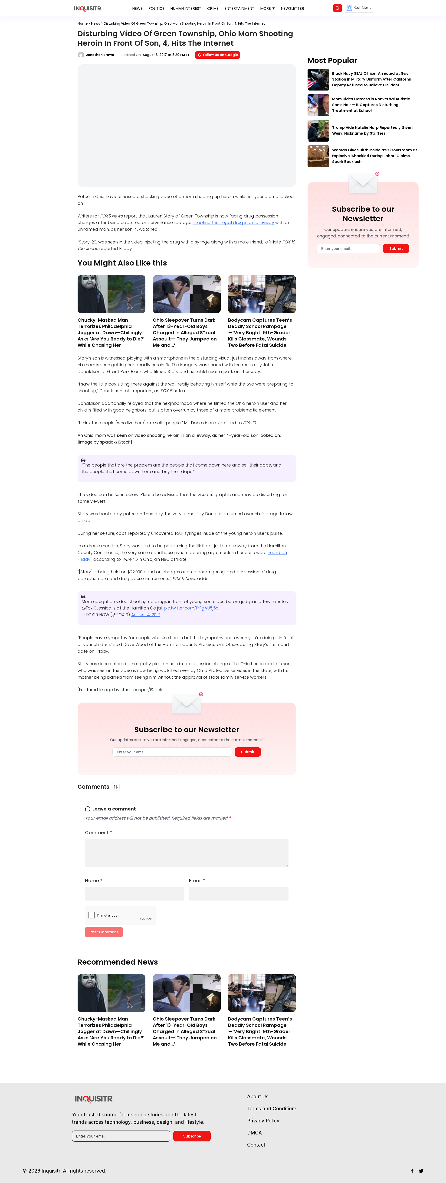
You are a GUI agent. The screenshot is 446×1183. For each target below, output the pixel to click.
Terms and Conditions (272, 1109)
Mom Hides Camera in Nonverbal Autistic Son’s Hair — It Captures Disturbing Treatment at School (371, 104)
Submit (248, 751)
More (265, 8)
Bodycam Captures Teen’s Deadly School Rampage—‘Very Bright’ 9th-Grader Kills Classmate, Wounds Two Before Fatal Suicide (260, 332)
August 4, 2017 (145, 615)
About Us (258, 1096)
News (137, 8)
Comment (98, 832)
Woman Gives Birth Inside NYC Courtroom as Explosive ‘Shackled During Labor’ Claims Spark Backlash (374, 155)
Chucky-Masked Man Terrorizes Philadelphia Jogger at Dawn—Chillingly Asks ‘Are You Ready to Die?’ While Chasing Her (111, 332)
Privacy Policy (263, 1121)
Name (94, 880)
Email (197, 880)
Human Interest (185, 8)
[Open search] (337, 8)
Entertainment (239, 8)
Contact (256, 1145)
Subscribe (192, 1136)
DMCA (254, 1133)
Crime (213, 8)
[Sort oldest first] (116, 787)
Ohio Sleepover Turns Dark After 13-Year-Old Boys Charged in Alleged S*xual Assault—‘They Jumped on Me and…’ (185, 332)
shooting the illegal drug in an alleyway (234, 222)
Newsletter (292, 8)
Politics (156, 8)
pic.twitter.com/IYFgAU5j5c (191, 608)
